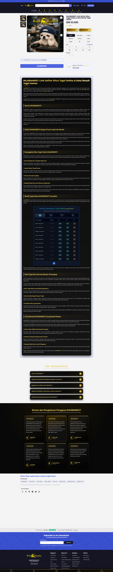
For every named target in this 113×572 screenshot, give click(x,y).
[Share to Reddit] (35, 491)
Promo (11, 571)
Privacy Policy (54, 545)
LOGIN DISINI (85, 29)
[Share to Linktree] (29, 491)
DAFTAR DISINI (72, 29)
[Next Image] (61, 35)
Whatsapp (79, 571)
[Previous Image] (29, 35)
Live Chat (101, 571)
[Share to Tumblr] (39, 491)
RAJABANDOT (42, 66)
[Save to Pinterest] (32, 491)
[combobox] (52, 5)
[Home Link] (29, 5)
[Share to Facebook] (25, 491)
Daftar (56, 571)
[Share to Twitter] (22, 491)
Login (34, 571)
